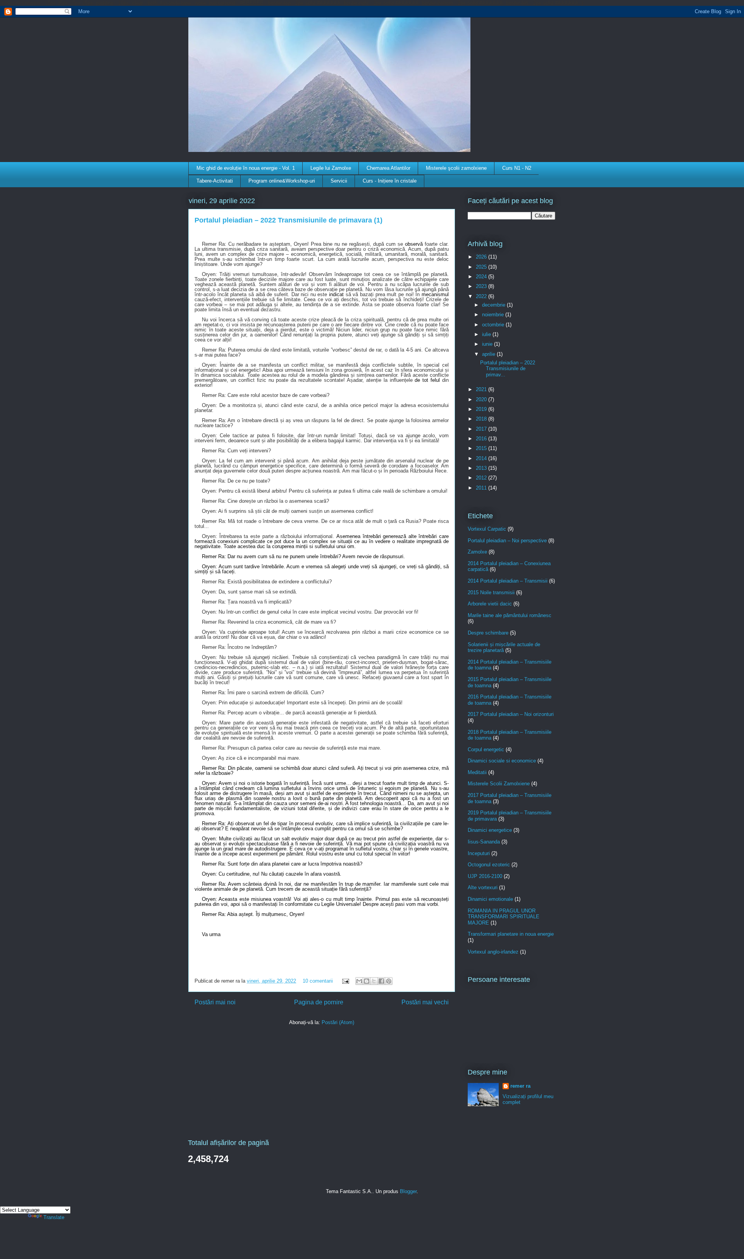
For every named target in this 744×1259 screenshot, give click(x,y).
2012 (482, 478)
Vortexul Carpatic (487, 529)
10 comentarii (318, 981)
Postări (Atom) (338, 1022)
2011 (482, 488)
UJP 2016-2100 (485, 876)
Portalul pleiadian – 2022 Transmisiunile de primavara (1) (288, 220)
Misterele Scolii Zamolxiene (499, 783)
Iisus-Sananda (484, 842)
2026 (482, 257)
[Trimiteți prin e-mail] (359, 981)
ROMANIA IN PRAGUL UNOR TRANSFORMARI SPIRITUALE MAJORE (503, 917)
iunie (488, 344)
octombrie (494, 325)
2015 (482, 448)
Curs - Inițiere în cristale (390, 181)
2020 (482, 399)
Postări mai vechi (425, 1002)
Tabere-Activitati (214, 181)
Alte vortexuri (483, 887)
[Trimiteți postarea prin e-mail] (345, 981)
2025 (482, 267)
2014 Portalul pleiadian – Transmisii (508, 581)
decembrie (494, 305)
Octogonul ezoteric (489, 865)
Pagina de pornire (318, 1002)
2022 (482, 296)
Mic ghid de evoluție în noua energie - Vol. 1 (245, 168)
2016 (482, 439)
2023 (482, 286)
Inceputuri (479, 853)
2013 (482, 468)
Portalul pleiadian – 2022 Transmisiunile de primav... (507, 369)
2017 (482, 429)
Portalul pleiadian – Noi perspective (507, 540)
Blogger (408, 1191)
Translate (53, 1217)
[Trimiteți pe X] (374, 981)
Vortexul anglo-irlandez (493, 952)
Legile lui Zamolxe (330, 168)
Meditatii (477, 772)
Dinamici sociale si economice (502, 761)
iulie (487, 334)
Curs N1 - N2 (516, 168)
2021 (482, 389)
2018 (482, 419)
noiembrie (493, 314)
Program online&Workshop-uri (281, 181)
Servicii (339, 181)
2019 (482, 409)
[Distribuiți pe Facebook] (381, 981)
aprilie (489, 354)
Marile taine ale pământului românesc (509, 615)
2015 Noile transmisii (491, 592)
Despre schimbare (488, 633)
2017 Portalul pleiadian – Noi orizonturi (511, 714)
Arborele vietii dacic (490, 604)
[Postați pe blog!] (366, 981)
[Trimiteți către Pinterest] (389, 981)
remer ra (520, 1086)
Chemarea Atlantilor (388, 168)
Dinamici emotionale (490, 899)
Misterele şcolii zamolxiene (456, 168)
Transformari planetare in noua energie (511, 934)
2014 (482, 458)
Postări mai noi (215, 1002)
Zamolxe (477, 552)
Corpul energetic (486, 749)
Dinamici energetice (490, 830)
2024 (482, 276)
